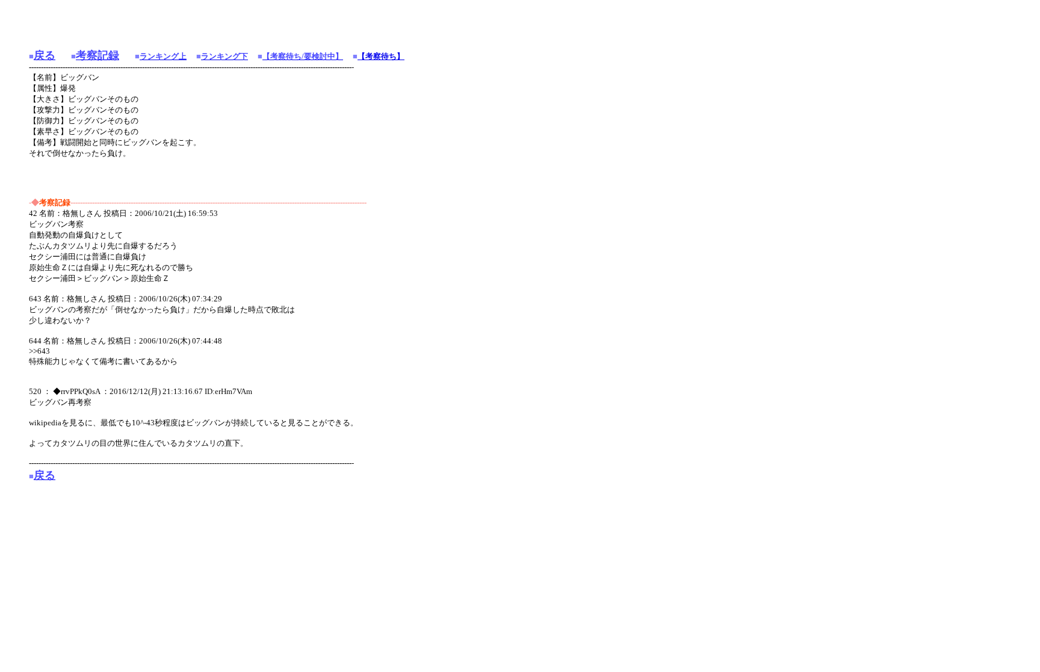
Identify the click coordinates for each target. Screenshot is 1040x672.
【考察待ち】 (381, 56)
